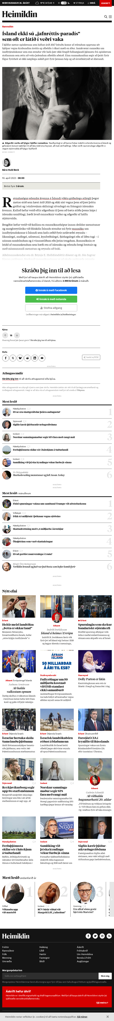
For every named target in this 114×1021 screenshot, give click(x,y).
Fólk (4, 954)
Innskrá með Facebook (52, 290)
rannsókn (78, 229)
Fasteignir (44, 957)
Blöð (42, 961)
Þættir (42, 954)
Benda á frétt (84, 957)
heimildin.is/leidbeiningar (63, 314)
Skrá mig (105, 976)
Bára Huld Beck (10, 169)
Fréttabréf (82, 950)
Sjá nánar (82, 1016)
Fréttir (5, 947)
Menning (6, 957)
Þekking (43, 947)
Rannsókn (7, 26)
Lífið (41, 950)
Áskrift (80, 947)
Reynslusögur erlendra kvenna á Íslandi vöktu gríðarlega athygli (52, 198)
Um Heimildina (85, 954)
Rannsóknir (8, 950)
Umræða (7, 961)
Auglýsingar (83, 961)
